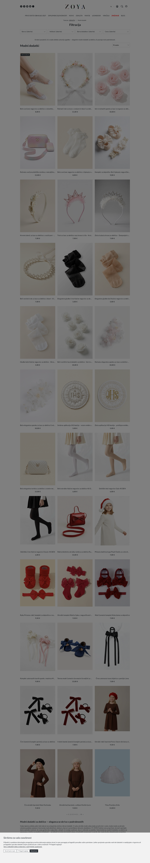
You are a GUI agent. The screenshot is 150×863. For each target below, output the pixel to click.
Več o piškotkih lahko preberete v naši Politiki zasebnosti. (23, 847)
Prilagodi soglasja (23, 851)
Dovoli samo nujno (10, 851)
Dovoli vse (34, 851)
